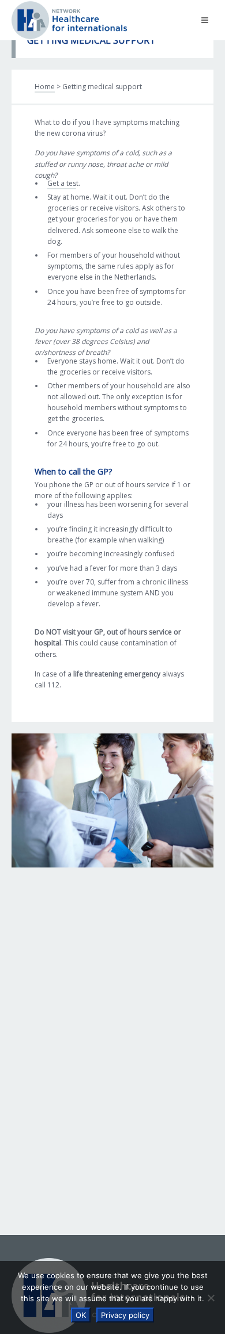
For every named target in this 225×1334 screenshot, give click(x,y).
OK (81, 1315)
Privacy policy (125, 1315)
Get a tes (61, 183)
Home (45, 86)
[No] (210, 1298)
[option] (112, 800)
